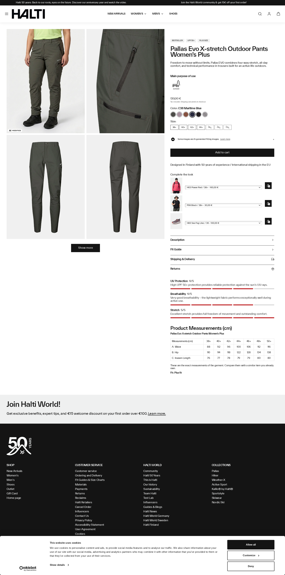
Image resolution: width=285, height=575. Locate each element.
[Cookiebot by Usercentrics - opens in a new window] (28, 568)
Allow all (251, 544)
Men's (10, 480)
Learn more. (157, 413)
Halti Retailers (83, 502)
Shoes (10, 484)
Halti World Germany (156, 516)
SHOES (173, 14)
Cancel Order (83, 507)
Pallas (215, 471)
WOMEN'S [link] (137, 14)
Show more (85, 248)
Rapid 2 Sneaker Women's (200, 218)
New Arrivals (14, 471)
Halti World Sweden (155, 520)
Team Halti (149, 493)
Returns (80, 493)
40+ (183, 127)
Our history (150, 484)
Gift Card (12, 493)
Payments (81, 489)
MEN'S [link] (156, 14)
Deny (251, 566)
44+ (201, 127)
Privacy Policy (83, 520)
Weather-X (218, 480)
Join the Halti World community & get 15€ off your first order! (214, 2)
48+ (219, 127)
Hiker (215, 475)
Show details (57, 564)
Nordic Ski (218, 502)
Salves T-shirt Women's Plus (201, 200)
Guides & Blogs (152, 507)
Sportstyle (218, 493)
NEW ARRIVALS (117, 14)
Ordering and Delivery (88, 475)
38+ (174, 127)
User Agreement (85, 529)
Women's (12, 475)
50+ (227, 127)
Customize (249, 555)
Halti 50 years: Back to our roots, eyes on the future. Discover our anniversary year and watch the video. (71, 2)
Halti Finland (151, 525)
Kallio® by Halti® (222, 489)
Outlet (10, 489)
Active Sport (219, 484)
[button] (7, 14)
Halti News (150, 511)
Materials (81, 484)
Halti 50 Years (151, 475)
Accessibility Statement (89, 525)
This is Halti (150, 480)
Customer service (86, 471)
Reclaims (80, 498)
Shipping (184, 102)
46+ (210, 127)
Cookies (80, 534)
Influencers (82, 511)
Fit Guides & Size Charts (90, 480)
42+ (192, 127)
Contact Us (82, 516)
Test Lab (148, 498)
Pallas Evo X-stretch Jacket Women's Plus (209, 183)
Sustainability (151, 489)
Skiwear (217, 498)
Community (150, 471)
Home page (14, 498)
